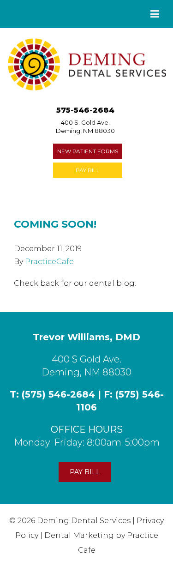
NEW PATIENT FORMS (87, 151)
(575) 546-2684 (58, 394)
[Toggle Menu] (154, 14)
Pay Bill (88, 170)
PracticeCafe (49, 261)
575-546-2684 (85, 110)
